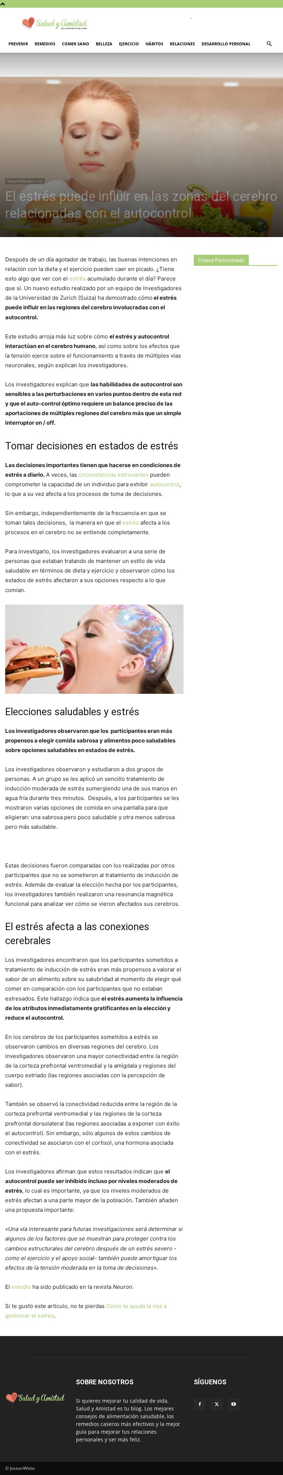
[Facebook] (200, 1404)
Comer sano (75, 43)
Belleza (104, 43)
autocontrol (164, 484)
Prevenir (18, 43)
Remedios (45, 43)
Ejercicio (129, 43)
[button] (269, 44)
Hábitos (154, 43)
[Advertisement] (238, 328)
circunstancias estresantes (113, 474)
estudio (21, 1286)
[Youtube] (234, 1404)
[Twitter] (217, 1404)
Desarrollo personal (226, 43)
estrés (78, 278)
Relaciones (182, 43)
